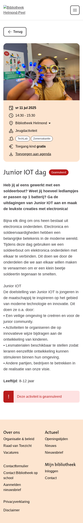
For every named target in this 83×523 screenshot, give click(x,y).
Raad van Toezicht (17, 446)
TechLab (23, 138)
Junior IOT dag (24, 172)
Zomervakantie (41, 138)
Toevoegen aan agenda (33, 154)
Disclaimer (11, 510)
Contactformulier (15, 466)
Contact (51, 478)
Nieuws (50, 446)
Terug (18, 31)
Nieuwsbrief (54, 452)
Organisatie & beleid (18, 439)
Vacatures (11, 452)
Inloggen (51, 471)
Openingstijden (56, 439)
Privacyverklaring (16, 501)
